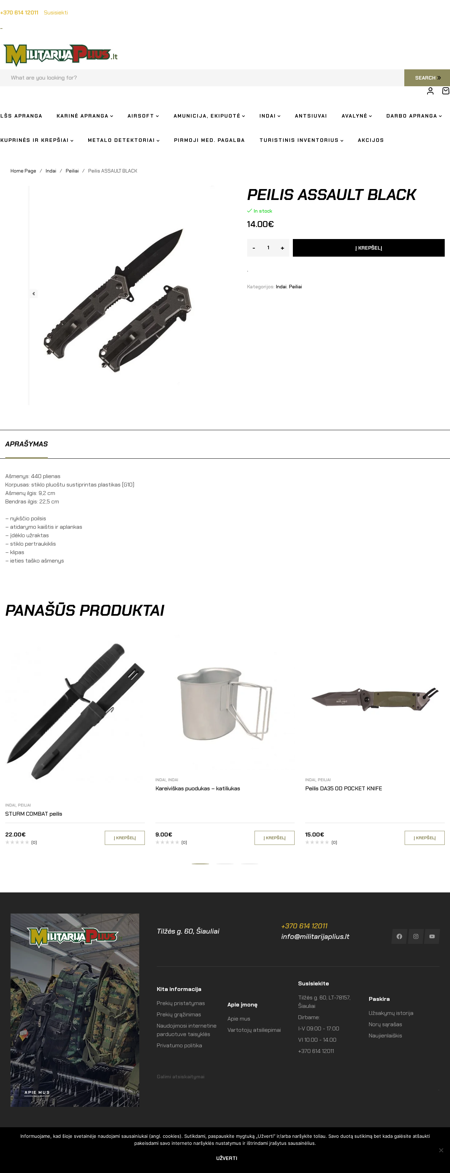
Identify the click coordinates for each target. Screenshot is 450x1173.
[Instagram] (416, 936)
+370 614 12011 (304, 925)
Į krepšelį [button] (125, 838)
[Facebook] (399, 936)
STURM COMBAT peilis (33, 813)
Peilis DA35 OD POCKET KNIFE (343, 788)
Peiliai (72, 171)
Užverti (226, 1158)
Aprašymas (26, 444)
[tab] (26, 444)
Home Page (23, 171)
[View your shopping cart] (446, 91)
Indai (51, 171)
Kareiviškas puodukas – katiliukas (197, 788)
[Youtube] (432, 936)
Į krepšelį (368, 248)
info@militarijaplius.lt (315, 936)
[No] (441, 1150)
